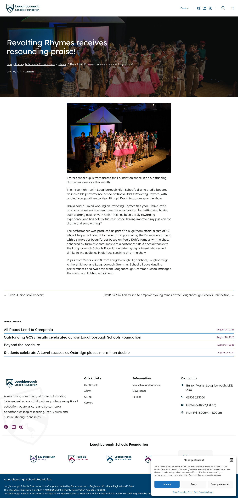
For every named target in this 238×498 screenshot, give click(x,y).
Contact (185, 8)
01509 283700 (195, 397)
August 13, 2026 (225, 352)
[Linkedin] (204, 8)
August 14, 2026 (225, 344)
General (29, 71)
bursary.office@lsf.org (201, 405)
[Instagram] (210, 8)
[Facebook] (198, 8)
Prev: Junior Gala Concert (26, 295)
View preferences (220, 484)
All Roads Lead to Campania (28, 330)
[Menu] (232, 8)
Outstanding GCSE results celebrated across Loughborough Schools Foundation (72, 337)
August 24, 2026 (225, 329)
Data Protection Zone (182, 492)
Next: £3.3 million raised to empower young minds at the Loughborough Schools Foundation (166, 295)
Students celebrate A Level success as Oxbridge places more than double (67, 353)
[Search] (223, 8)
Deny (194, 484)
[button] (231, 460)
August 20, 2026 (225, 337)
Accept (167, 484)
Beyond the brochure (22, 345)
